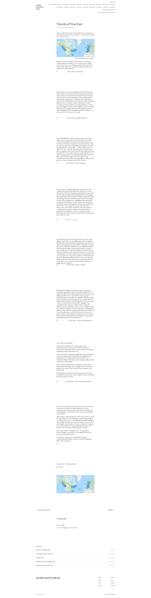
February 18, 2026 (111, 553)
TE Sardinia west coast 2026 (44, 554)
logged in (65, 527)
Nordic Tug (60, 263)
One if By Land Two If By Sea (39, 7)
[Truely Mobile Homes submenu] (60, 4)
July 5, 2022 (113, 549)
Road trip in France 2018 (44, 510)
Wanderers (110, 510)
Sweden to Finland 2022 (43, 550)
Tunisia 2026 (39, 558)
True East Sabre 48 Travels (68, 27)
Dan (61, 27)
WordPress (113, 594)
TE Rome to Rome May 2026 (44, 565)
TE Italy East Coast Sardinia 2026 (45, 561)
